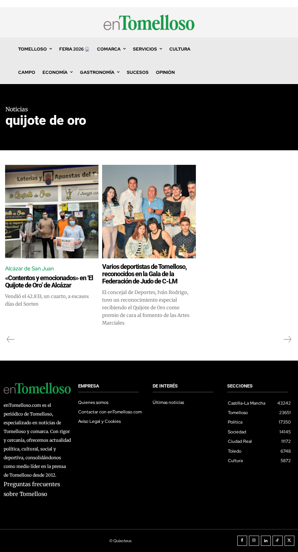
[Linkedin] (266, 541)
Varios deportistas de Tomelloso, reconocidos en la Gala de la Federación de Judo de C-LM (144, 274)
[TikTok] (278, 541)
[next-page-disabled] (287, 339)
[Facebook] (242, 541)
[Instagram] (254, 541)
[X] (290, 541)
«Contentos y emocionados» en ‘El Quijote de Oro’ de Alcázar (49, 281)
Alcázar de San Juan (29, 268)
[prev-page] (10, 339)
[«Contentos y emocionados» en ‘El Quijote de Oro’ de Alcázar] (51, 211)
